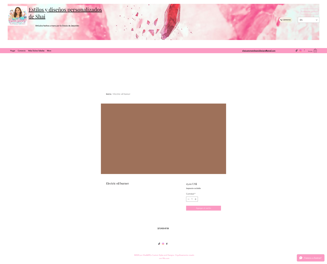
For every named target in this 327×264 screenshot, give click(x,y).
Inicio (108, 94)
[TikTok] (296, 50)
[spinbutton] (192, 199)
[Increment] (195, 199)
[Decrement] (188, 199)
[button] (315, 50)
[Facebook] (167, 244)
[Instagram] (300, 50)
